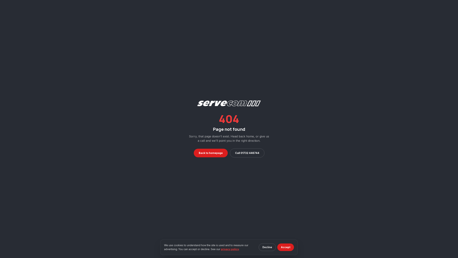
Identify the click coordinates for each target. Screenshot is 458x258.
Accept (285, 247)
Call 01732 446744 (247, 152)
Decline (267, 247)
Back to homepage (211, 152)
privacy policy (230, 249)
